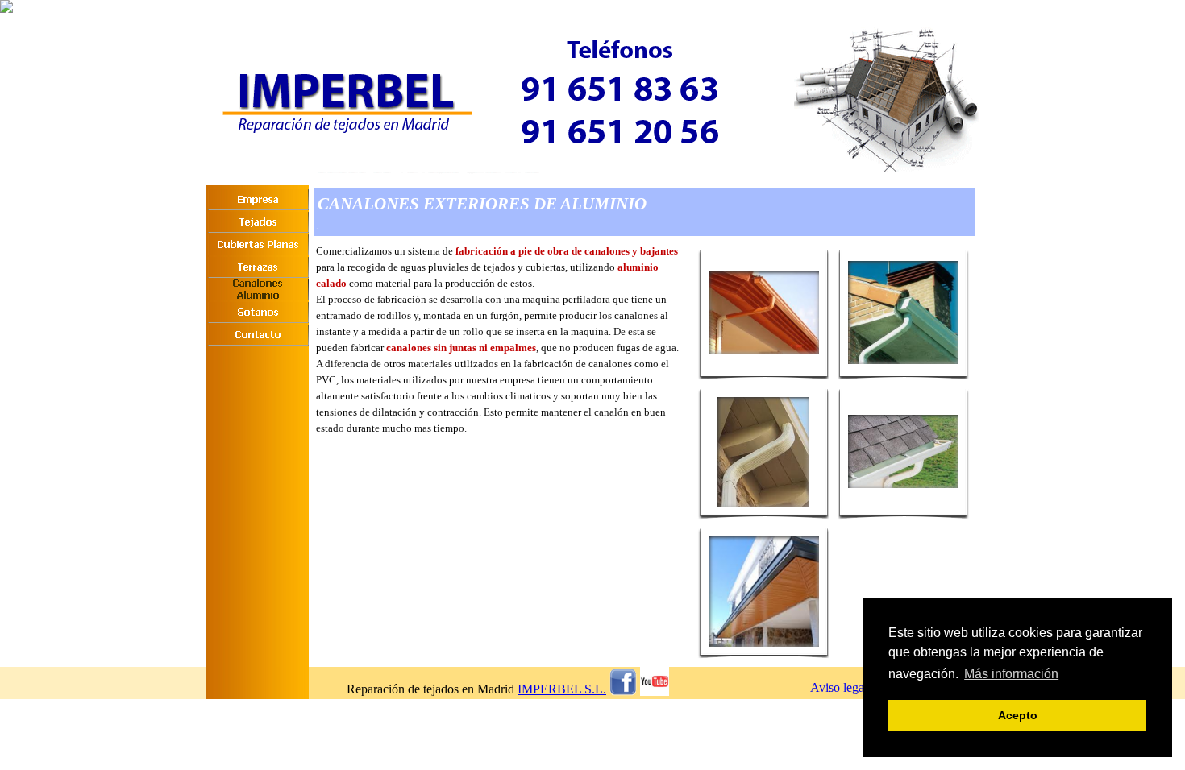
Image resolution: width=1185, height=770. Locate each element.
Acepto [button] (1017, 715)
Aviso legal (838, 687)
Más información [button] (1011, 674)
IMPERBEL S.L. (562, 689)
